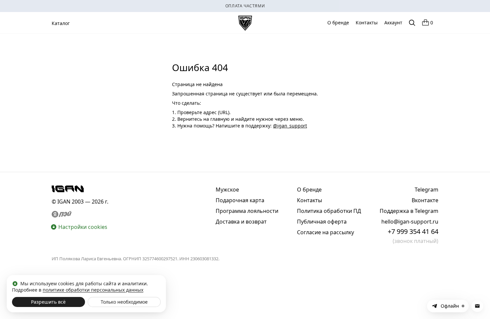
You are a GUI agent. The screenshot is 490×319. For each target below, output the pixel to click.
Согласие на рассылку (325, 232)
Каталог (61, 23)
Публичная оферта (322, 221)
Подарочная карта (240, 200)
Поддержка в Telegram (409, 211)
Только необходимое (124, 302)
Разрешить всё (48, 302)
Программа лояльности (247, 211)
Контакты (367, 22)
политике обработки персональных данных (93, 290)
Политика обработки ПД (329, 211)
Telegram (426, 189)
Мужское (227, 189)
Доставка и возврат (241, 221)
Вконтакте (425, 200)
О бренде (338, 22)
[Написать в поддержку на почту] (477, 306)
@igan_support (290, 125)
